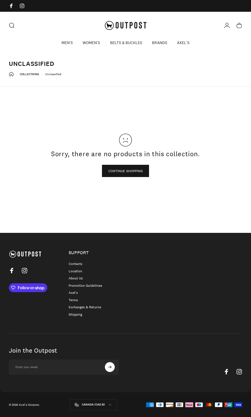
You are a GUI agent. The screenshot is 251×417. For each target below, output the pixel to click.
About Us (76, 278)
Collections (29, 74)
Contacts (75, 264)
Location (75, 271)
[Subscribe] (110, 367)
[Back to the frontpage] (11, 74)
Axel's (73, 293)
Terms (73, 300)
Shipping (75, 314)
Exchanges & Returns (85, 307)
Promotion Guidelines (85, 286)
